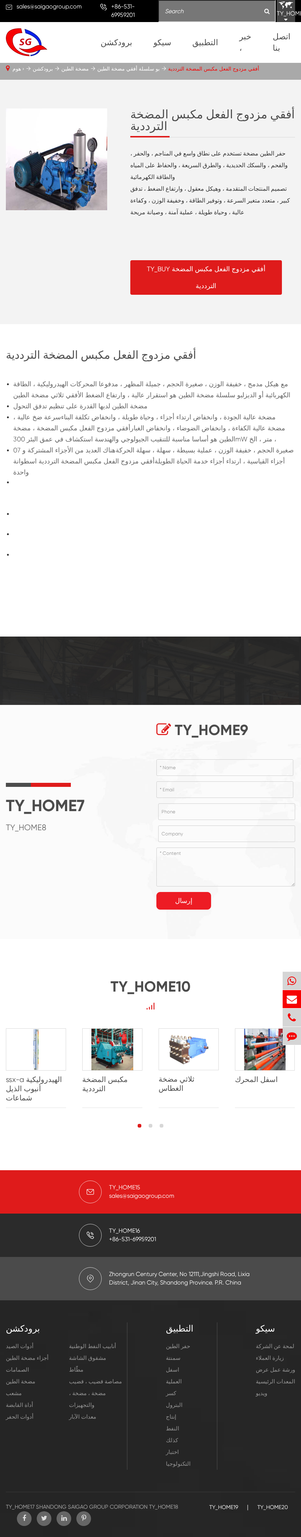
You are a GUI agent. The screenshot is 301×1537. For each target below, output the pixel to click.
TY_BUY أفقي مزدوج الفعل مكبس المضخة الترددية (206, 277)
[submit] (267, 11)
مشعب (14, 1393)
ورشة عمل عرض (275, 1369)
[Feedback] (292, 1036)
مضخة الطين (75, 69)
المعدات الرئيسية (275, 1381)
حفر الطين (178, 1346)
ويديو (261, 1393)
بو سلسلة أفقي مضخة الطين (128, 69)
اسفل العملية (174, 1375)
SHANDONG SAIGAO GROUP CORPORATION (92, 1507)
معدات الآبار (82, 1417)
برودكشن (116, 42)
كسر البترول (174, 1399)
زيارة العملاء (270, 1358)
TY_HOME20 (272, 1507)
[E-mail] (292, 999)
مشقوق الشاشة (87, 1358)
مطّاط (76, 1369)
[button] (139, 1126)
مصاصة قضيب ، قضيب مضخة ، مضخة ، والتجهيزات (95, 1393)
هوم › (18, 69)
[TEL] (292, 1017)
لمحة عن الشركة (275, 1346)
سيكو (162, 42)
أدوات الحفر (19, 1417)
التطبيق (205, 42)
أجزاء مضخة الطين (27, 1358)
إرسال (183, 900)
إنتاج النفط (172, 1423)
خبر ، (245, 42)
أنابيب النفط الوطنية (92, 1346)
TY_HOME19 (223, 1507)
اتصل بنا (281, 42)
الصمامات (17, 1369)
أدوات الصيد (19, 1346)
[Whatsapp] (292, 981)
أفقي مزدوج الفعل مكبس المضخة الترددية (213, 69)
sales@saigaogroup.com (49, 6)
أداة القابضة (19, 1405)
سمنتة (173, 1358)
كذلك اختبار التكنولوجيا (178, 1452)
